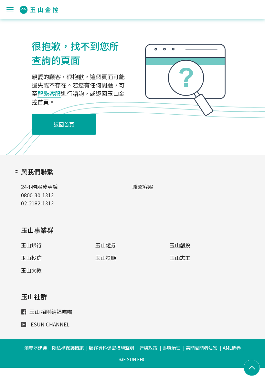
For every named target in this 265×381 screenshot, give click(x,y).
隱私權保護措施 (68, 348)
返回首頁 (64, 124)
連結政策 (148, 348)
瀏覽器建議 (35, 348)
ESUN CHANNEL (49, 324)
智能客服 (49, 93)
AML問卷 (232, 348)
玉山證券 (105, 245)
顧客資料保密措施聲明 (111, 348)
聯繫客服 (142, 186)
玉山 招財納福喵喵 (50, 311)
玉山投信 (31, 258)
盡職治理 (172, 348)
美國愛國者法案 (201, 348)
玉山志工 (180, 258)
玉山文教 (31, 270)
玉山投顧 (105, 258)
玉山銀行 (31, 245)
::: (16, 171)
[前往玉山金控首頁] (38, 10)
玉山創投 (180, 245)
